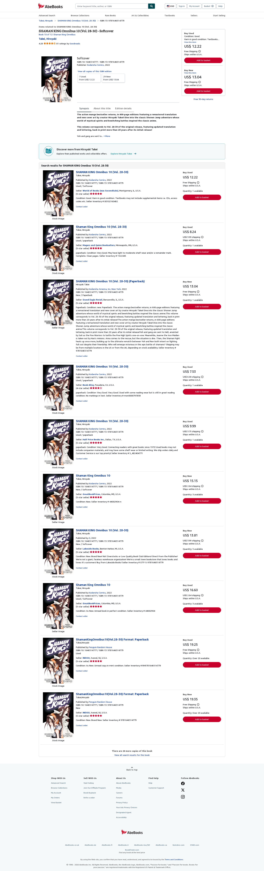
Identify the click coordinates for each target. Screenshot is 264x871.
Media (118, 788)
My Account (194, 6)
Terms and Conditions (174, 859)
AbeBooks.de (90, 845)
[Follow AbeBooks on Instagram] (183, 797)
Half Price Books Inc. (93, 439)
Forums (119, 797)
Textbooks (170, 15)
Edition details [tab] (123, 108)
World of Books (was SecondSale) (100, 190)
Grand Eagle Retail (92, 299)
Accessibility (121, 817)
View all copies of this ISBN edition (95, 71)
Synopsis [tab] (84, 108)
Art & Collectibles (140, 15)
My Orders (55, 797)
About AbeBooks (123, 783)
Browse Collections (80, 15)
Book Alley (88, 385)
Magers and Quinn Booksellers (99, 245)
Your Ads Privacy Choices (126, 807)
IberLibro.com (178, 845)
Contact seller (82, 206)
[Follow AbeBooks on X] (183, 790)
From (87, 78)
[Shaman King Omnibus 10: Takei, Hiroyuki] (58, 519)
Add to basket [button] (203, 60)
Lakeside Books (91, 548)
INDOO (86, 658)
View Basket (56, 802)
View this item (190, 42)
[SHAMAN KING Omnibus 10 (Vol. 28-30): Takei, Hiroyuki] (58, 215)
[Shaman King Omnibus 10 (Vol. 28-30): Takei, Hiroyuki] (58, 270)
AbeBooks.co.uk (72, 845)
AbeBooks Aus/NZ (142, 845)
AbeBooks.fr (107, 845)
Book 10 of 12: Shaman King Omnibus (57, 34)
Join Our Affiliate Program (95, 788)
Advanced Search (47, 15)
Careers (119, 793)
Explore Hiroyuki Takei (121, 153)
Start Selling (219, 15)
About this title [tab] (102, 108)
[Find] (151, 6)
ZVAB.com (194, 845)
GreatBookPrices (91, 494)
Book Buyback (90, 793)
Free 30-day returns (203, 99)
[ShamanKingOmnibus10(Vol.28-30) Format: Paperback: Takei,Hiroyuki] (58, 682)
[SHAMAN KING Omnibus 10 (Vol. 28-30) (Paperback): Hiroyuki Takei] (58, 324)
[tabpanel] (128, 125)
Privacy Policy (122, 802)
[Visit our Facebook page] (183, 784)
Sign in (182, 6)
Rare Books (110, 15)
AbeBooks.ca (161, 845)
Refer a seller (89, 797)
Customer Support (156, 788)
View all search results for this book (132, 755)
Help (220, 6)
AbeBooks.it (123, 845)
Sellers (194, 15)
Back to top (132, 769)
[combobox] (111, 6)
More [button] (107, 136)
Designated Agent (123, 812)
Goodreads (75, 43)
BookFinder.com (132, 851)
